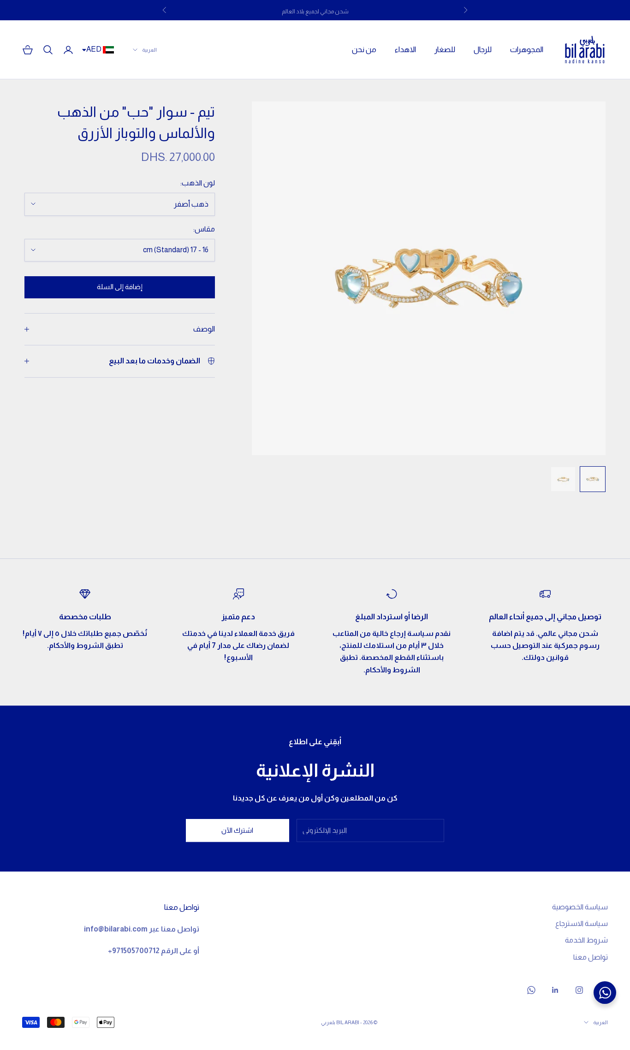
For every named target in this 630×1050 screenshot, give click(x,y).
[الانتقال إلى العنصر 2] (563, 479)
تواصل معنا (590, 957)
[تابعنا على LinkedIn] (555, 990)
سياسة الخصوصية (580, 907)
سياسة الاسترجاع (581, 923)
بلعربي (328, 1022)
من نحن (364, 49)
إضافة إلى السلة (120, 287)
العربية (149, 50)
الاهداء (405, 49)
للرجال (483, 49)
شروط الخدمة (586, 940)
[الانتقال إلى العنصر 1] (593, 479)
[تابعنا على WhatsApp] (531, 990)
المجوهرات (526, 49)
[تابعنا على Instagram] (579, 990)
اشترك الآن (237, 830)
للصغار (444, 49)
